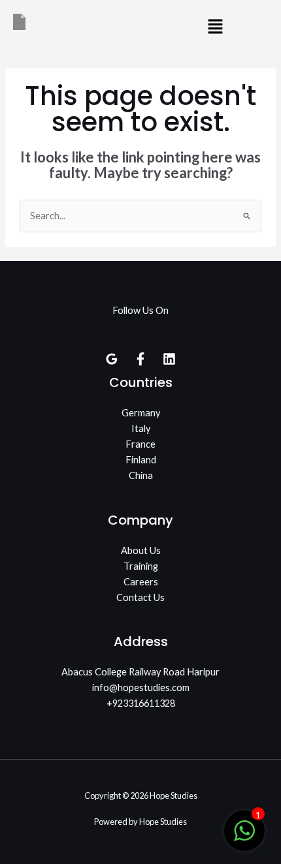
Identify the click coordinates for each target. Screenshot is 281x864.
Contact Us (140, 597)
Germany (141, 412)
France (140, 444)
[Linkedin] (169, 358)
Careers (141, 581)
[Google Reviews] (111, 358)
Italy (140, 428)
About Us (141, 550)
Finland (140, 459)
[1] (244, 837)
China (141, 475)
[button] (216, 27)
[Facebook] (140, 358)
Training (141, 566)
